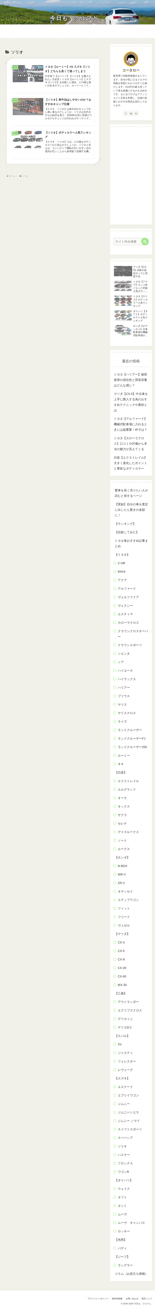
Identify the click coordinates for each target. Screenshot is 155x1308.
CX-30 (122, 968)
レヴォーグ (125, 1069)
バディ (122, 1248)
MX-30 (122, 985)
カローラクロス (128, 622)
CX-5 (121, 951)
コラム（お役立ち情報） (131, 1273)
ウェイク (124, 1188)
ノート (122, 840)
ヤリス (122, 704)
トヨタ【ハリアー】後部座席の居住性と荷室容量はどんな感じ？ (130, 380)
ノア (121, 662)
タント (122, 1205)
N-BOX (122, 866)
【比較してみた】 (127, 532)
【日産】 (121, 772)
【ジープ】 (122, 1256)
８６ (121, 764)
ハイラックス (127, 679)
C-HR (121, 563)
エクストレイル (128, 781)
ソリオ (122, 1146)
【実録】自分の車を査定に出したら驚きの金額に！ (131, 510)
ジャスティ (125, 1053)
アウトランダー (128, 1002)
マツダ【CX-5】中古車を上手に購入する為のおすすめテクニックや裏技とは (131, 402)
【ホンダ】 (122, 857)
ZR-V (121, 883)
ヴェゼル (124, 925)
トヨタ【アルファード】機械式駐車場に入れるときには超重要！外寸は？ (130, 424)
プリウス (124, 696)
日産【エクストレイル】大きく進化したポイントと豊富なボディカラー (130, 463)
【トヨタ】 (122, 554)
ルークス (124, 849)
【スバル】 (122, 1036)
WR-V (122, 874)
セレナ (122, 823)
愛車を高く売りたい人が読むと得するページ (131, 493)
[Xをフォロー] (126, 113)
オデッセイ (125, 891)
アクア (122, 580)
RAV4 (121, 571)
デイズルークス (128, 832)
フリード (124, 917)
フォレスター (127, 1061)
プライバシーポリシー (98, 1298)
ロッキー (124, 1231)
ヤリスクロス (127, 713)
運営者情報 (117, 1298)
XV (120, 1044)
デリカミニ (125, 1019)
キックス (124, 806)
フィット (124, 908)
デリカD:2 (125, 1027)
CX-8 (121, 959)
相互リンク (147, 1298)
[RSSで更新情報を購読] (136, 113)
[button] (145, 241)
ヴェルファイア (128, 597)
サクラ (122, 815)
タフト (122, 1197)
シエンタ (124, 653)
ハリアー (124, 687)
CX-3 (121, 942)
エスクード (125, 1086)
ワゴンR (123, 1171)
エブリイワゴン (128, 1095)
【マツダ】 (122, 934)
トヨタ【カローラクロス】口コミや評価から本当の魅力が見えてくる (130, 443)
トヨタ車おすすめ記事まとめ (131, 543)
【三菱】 (121, 993)
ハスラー (124, 1154)
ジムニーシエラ (128, 1112)
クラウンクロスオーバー (133, 633)
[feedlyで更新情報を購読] (131, 113)
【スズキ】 (122, 1078)
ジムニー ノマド (129, 1120)
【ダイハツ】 (124, 1180)
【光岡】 (121, 1239)
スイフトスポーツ (130, 1129)
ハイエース (125, 670)
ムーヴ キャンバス (131, 1222)
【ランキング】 (125, 523)
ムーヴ (122, 1214)
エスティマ (125, 614)
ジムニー (124, 1103)
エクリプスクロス (130, 1010)
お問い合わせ (132, 1298)
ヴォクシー (125, 605)
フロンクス (125, 1163)
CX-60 (122, 976)
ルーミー (124, 755)
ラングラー (125, 1265)
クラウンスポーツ (130, 645)
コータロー (131, 70)
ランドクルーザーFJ (131, 738)
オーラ (122, 798)
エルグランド (127, 789)
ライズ (122, 721)
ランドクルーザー (130, 730)
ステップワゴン (128, 900)
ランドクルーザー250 (132, 747)
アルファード (127, 588)
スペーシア (125, 1137)
